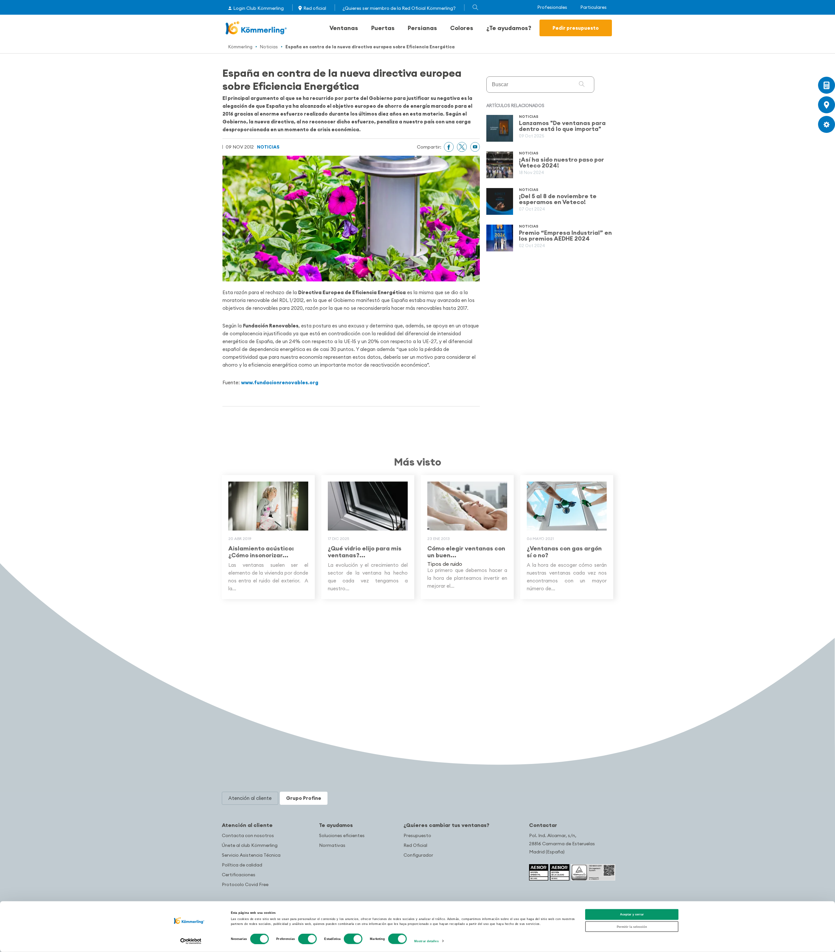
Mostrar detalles (426, 941)
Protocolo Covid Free (245, 884)
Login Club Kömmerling (258, 8)
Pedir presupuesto (576, 28)
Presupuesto (417, 835)
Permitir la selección (632, 926)
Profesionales (552, 7)
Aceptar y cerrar (632, 914)
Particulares (593, 7)
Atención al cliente (247, 825)
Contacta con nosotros (248, 835)
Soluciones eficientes (342, 835)
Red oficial (314, 8)
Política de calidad (242, 865)
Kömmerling (240, 46)
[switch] (307, 939)
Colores (461, 28)
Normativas (332, 845)
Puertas (383, 28)
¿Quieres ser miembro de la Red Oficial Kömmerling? (399, 8)
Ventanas (343, 28)
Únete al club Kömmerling (250, 845)
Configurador (418, 855)
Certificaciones (238, 875)
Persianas (422, 28)
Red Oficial (415, 845)
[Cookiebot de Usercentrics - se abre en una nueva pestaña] (191, 941)
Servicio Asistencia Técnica (251, 855)
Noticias (269, 46)
